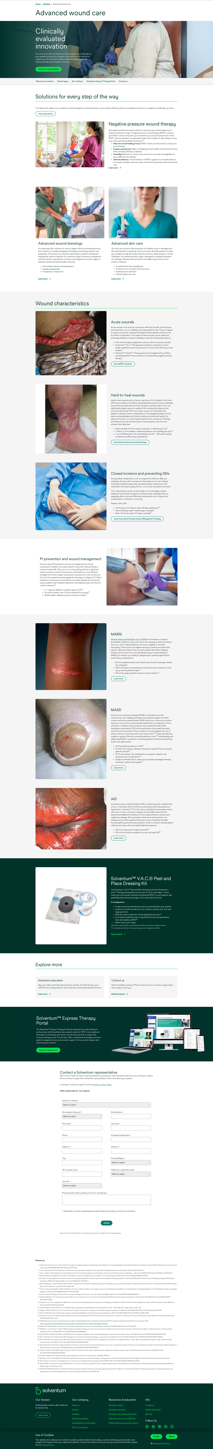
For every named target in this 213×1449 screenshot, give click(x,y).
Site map (148, 1414)
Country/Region (118, 1158)
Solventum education (117, 1410)
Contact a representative (48, 69)
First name (66, 1124)
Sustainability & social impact (83, 1423)
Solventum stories (116, 1405)
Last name (115, 1124)
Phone (64, 1135)
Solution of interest (70, 1101)
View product (117, 934)
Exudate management (122, 149)
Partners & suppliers (80, 1418)
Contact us (149, 1405)
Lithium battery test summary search (123, 1423)
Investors (75, 1414)
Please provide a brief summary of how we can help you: (84, 1193)
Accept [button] (156, 1436)
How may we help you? (72, 1112)
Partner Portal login (153, 1410)
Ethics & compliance (80, 1427)
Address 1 (66, 1147)
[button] (160, 1443)
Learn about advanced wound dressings (130, 442)
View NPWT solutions (123, 364)
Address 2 (115, 1147)
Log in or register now (48, 1051)
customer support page (102, 1085)
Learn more (42, 279)
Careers (75, 1410)
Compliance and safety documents (123, 1414)
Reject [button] (171, 1436)
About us (75, 1405)
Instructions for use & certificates (122, 1418)
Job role (66, 1181)
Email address (117, 1112)
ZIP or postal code (70, 1170)
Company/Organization (121, 1135)
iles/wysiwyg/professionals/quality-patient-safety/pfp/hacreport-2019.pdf (73, 1324)
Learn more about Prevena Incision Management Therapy (137, 519)
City (63, 1158)
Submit (106, 1223)
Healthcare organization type (123, 1170)
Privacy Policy (48, 1445)
